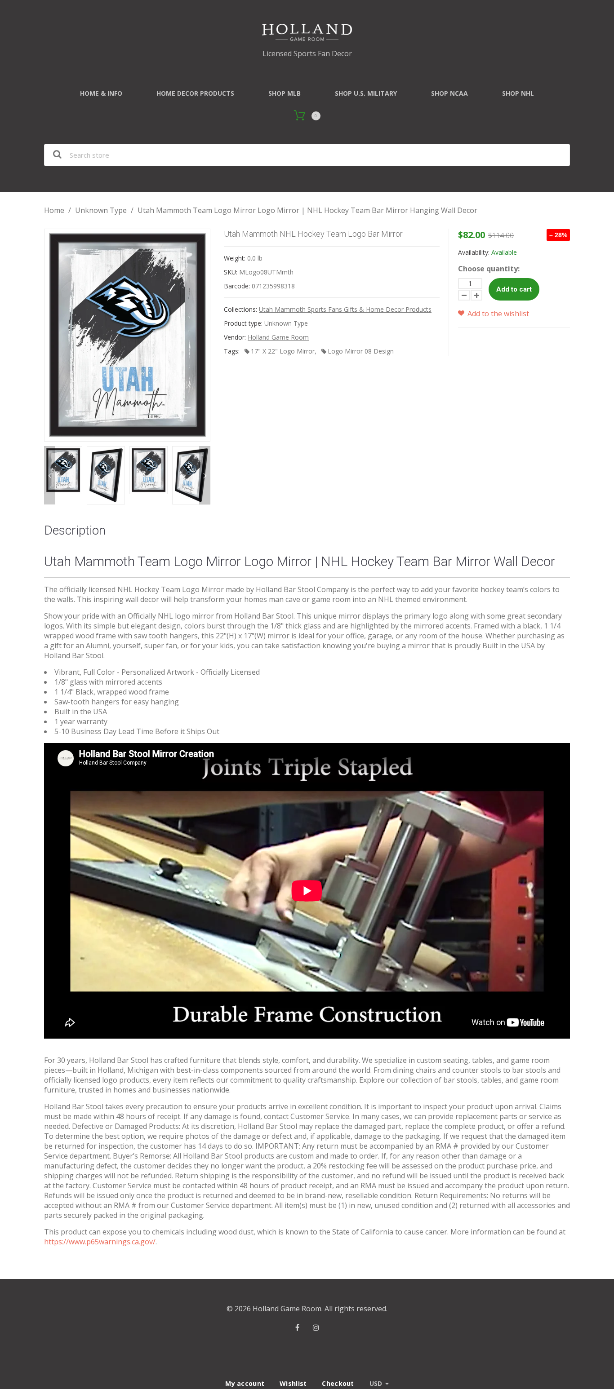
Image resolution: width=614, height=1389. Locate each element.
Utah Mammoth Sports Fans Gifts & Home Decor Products (345, 309)
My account (244, 1383)
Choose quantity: (489, 269)
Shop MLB (284, 93)
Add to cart (514, 289)
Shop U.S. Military (366, 93)
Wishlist (293, 1383)
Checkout (338, 1383)
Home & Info (101, 93)
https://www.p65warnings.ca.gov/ (100, 1242)
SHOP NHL (518, 93)
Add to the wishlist (497, 313)
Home (54, 210)
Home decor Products (195, 93)
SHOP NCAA (449, 93)
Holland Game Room (278, 337)
